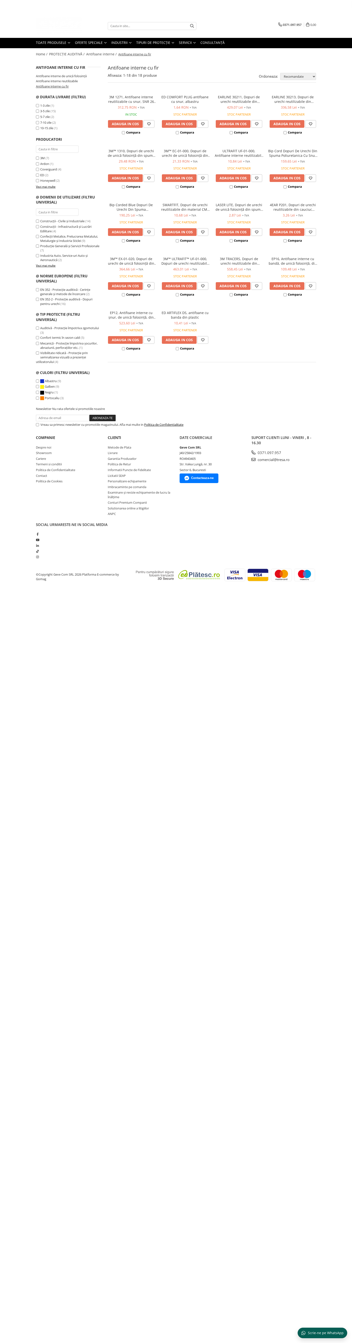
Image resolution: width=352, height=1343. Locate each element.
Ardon (44, 164)
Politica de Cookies (49, 481)
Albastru (50, 381)
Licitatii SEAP (117, 475)
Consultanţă (212, 42)
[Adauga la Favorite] (148, 124)
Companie (45, 437)
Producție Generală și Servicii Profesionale (69, 246)
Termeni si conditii (49, 464)
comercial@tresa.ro (273, 459)
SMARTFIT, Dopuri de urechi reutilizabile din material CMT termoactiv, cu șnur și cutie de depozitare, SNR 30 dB (185, 207)
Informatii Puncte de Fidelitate (129, 470)
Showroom (44, 453)
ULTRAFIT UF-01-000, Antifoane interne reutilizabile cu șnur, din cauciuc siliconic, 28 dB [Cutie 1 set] (239, 153)
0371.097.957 (269, 452)
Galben (50, 386)
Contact (41, 475)
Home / (42, 54)
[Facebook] (37, 534)
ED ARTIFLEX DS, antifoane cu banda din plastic (185, 315)
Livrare (113, 453)
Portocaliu (52, 398)
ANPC (112, 514)
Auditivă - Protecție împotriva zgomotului (69, 328)
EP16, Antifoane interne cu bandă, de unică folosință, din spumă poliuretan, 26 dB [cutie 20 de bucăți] (293, 261)
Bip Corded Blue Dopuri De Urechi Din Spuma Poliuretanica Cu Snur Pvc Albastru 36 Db (131, 207)
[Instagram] (37, 557)
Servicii (186, 42)
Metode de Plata (119, 447)
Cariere (41, 458)
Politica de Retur (119, 464)
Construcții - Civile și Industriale (62, 221)
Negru (49, 392)
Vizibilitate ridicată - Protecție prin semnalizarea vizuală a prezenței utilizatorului (62, 357)
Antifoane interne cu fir (52, 86)
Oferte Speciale (89, 42)
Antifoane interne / (102, 54)
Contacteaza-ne (202, 478)
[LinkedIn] (37, 545)
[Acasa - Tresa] (60, 26)
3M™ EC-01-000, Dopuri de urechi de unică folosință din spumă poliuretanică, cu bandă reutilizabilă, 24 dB (185, 153)
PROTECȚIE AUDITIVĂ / (67, 54)
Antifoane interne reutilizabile (57, 81)
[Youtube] (37, 540)
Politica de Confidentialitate (163, 424)
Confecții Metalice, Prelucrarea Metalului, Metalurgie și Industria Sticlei (69, 238)
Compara (133, 132)
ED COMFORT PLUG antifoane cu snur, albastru (185, 99)
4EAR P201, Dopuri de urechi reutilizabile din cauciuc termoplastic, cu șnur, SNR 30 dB (293, 207)
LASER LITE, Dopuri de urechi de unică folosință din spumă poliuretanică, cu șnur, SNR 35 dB (239, 207)
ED (42, 175)
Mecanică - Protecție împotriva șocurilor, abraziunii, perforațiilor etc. (68, 345)
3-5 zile (45, 111)
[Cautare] (192, 26)
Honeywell (47, 180)
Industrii (120, 42)
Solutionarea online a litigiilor (128, 508)
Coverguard (48, 169)
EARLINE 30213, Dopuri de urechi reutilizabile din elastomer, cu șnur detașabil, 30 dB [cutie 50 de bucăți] (292, 99)
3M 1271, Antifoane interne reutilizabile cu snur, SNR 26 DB (131, 99)
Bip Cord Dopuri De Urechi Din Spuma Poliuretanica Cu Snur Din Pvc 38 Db (292, 153)
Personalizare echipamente (127, 481)
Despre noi (43, 447)
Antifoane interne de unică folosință (61, 76)
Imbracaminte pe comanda (127, 487)
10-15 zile (46, 128)
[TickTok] (37, 551)
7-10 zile (45, 122)
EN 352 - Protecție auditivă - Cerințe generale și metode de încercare (65, 291)
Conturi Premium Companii (127, 502)
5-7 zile (45, 117)
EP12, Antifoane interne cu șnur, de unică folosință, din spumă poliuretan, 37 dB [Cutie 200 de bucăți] (131, 315)
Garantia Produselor (122, 458)
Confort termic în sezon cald (60, 337)
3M (42, 158)
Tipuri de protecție (153, 42)
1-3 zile (45, 105)
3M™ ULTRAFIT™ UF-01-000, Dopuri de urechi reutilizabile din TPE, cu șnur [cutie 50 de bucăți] (185, 261)
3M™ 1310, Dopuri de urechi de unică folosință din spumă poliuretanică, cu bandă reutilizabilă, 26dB (131, 153)
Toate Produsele (51, 42)
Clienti (114, 437)
